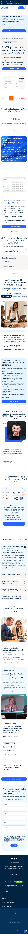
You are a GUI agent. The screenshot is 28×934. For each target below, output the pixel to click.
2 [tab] (12, 231)
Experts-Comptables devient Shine (15, 1)
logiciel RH (7, 147)
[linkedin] (7, 877)
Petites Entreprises (18, 3)
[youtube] (10, 877)
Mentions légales (14, 913)
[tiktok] (17, 877)
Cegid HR (8, 57)
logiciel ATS (9, 203)
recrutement (15, 288)
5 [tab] (16, 231)
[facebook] (20, 877)
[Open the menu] (25, 7)
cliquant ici (7, 841)
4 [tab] (15, 231)
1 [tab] (11, 231)
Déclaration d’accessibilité (14, 919)
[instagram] (14, 877)
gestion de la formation (8, 160)
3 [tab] (14, 273)
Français (14, 926)
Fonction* (5, 822)
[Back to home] (4, 8)
